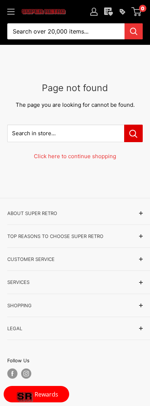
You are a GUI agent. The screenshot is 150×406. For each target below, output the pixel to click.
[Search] (134, 31)
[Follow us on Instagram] (26, 373)
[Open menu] (11, 12)
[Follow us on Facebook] (12, 373)
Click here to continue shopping (75, 156)
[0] (136, 11)
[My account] (94, 12)
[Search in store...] (133, 133)
